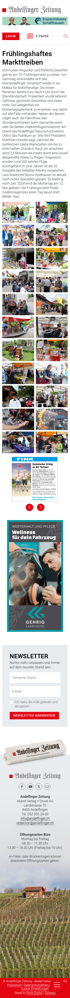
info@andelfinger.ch (35, 818)
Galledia (50, 993)
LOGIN (11, 36)
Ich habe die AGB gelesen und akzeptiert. (36, 704)
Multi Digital (35, 993)
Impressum (14, 985)
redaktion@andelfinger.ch (35, 823)
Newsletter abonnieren (34, 715)
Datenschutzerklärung (38, 985)
